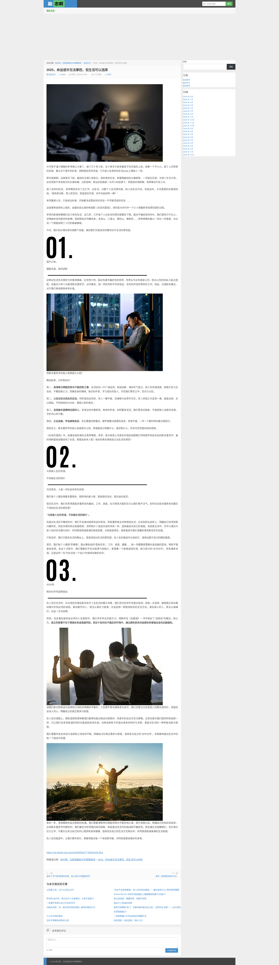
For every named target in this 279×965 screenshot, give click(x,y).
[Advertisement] (139, 36)
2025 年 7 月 (188, 134)
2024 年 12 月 (188, 154)
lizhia (63, 74)
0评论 (109, 74)
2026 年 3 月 (188, 111)
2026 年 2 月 (188, 114)
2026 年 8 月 (188, 96)
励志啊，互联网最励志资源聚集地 (60, 4)
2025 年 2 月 (188, 149)
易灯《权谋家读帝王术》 (167, 876)
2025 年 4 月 (188, 143)
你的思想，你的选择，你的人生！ (129, 920)
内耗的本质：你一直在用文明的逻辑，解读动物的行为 (70, 907)
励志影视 (186, 85)
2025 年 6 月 (188, 137)
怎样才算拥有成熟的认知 (57, 920)
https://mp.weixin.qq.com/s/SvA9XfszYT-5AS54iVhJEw (74, 852)
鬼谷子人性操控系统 (123, 902)
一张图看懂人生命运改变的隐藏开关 (130, 915)
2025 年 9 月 (188, 128)
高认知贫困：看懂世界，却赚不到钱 (130, 898)
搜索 (185, 61)
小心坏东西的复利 (54, 915)
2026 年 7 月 (188, 99)
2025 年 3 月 (188, 146)
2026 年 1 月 (188, 117)
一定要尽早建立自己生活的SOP (60, 902)
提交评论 (172, 950)
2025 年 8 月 (188, 131)
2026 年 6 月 (188, 102)
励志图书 (186, 80)
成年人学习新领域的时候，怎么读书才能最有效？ (68, 876)
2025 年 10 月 (188, 125)
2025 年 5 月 (188, 140)
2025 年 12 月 (188, 119)
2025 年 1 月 (188, 151)
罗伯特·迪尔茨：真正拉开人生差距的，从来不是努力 (70, 898)
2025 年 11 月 (188, 122)
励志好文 (87, 63)
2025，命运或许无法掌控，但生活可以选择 (77, 69)
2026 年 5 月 (188, 105)
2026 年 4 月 (188, 108)
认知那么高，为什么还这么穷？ (60, 889)
